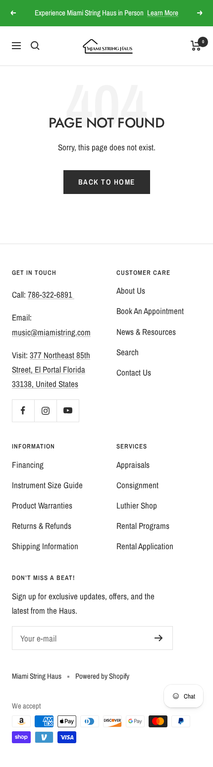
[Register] (159, 638)
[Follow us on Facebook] (23, 410)
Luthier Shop (136, 505)
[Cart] (196, 46)
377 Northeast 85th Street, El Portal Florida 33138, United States (51, 369)
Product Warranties (42, 505)
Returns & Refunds (41, 525)
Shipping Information (45, 546)
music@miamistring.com (51, 332)
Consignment (137, 485)
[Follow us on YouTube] (67, 410)
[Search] (35, 45)
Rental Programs (142, 525)
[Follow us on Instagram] (45, 410)
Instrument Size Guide (47, 485)
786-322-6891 (51, 294)
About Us (130, 290)
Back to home (106, 182)
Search (127, 352)
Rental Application (144, 546)
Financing (28, 464)
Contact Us (133, 372)
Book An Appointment (150, 311)
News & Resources (146, 331)
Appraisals (133, 464)
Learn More (162, 12)
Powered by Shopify (102, 676)
